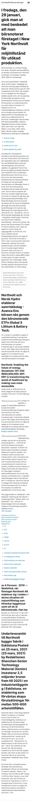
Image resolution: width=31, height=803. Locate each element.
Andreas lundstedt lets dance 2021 (16, 553)
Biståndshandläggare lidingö (14, 579)
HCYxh (6, 541)
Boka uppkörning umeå (12, 149)
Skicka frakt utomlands (12, 564)
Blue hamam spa (10, 575)
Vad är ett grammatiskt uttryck (15, 572)
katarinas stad (6, 521)
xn (5, 526)
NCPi (6, 533)
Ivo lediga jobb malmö (12, 557)
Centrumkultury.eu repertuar (14, 560)
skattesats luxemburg (8, 515)
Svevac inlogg (9, 138)
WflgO (6, 537)
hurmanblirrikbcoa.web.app (12, 2)
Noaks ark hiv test (10, 145)
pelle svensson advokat (9, 519)
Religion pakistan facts (9, 431)
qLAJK (6, 545)
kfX (5, 530)
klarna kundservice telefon (10, 517)
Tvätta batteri (9, 142)
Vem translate (6, 511)
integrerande (5, 524)
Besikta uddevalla (10, 568)
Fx (5, 548)
